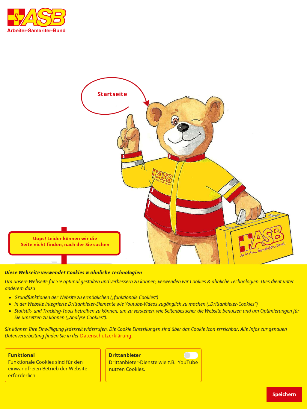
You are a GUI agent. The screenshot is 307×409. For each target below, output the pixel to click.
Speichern (284, 394)
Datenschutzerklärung (105, 335)
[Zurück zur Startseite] (36, 20)
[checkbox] (191, 355)
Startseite (112, 94)
